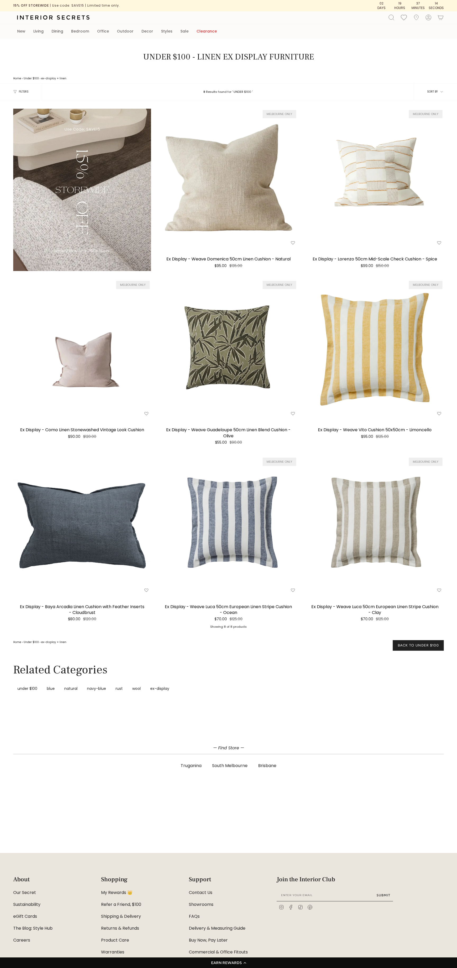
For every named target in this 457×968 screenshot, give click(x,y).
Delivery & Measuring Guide (217, 928)
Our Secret (24, 892)
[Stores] (416, 17)
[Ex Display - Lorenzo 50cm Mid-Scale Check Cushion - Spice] (375, 177)
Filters (24, 92)
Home (17, 78)
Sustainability (26, 904)
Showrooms (201, 904)
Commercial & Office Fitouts (218, 952)
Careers (21, 940)
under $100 (27, 688)
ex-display (48, 78)
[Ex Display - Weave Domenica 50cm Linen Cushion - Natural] (228, 177)
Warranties (112, 952)
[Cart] (441, 17)
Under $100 (31, 78)
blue (51, 688)
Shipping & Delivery (121, 916)
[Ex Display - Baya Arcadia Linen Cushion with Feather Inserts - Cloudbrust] (82, 525)
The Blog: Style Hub (33, 928)
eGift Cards (25, 916)
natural (70, 688)
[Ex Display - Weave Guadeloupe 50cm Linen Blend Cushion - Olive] (228, 348)
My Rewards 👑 (116, 892)
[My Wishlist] (403, 17)
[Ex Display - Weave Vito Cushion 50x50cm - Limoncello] (375, 348)
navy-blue (96, 688)
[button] (228, 962)
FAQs (194, 916)
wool (136, 688)
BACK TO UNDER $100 (418, 645)
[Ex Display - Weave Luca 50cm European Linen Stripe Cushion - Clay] (375, 525)
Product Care (115, 940)
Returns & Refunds (120, 928)
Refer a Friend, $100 (121, 904)
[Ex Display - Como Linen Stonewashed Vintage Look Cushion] (82, 348)
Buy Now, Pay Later (208, 940)
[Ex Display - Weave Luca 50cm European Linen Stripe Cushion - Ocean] (228, 525)
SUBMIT (383, 895)
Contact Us (200, 892)
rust (119, 688)
